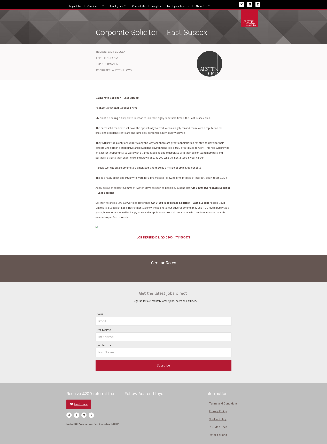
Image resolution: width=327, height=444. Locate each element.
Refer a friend (218, 435)
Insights (156, 6)
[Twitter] (241, 4)
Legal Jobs (75, 6)
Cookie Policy (218, 419)
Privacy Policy (218, 411)
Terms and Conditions (223, 403)
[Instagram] (257, 4)
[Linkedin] (249, 4)
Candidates (93, 6)
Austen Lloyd (122, 70)
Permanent (112, 64)
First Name (103, 330)
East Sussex (116, 51)
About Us (201, 6)
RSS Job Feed (218, 427)
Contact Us (138, 6)
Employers (116, 6)
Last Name (103, 345)
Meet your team (176, 6)
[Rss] (91, 415)
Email (99, 314)
